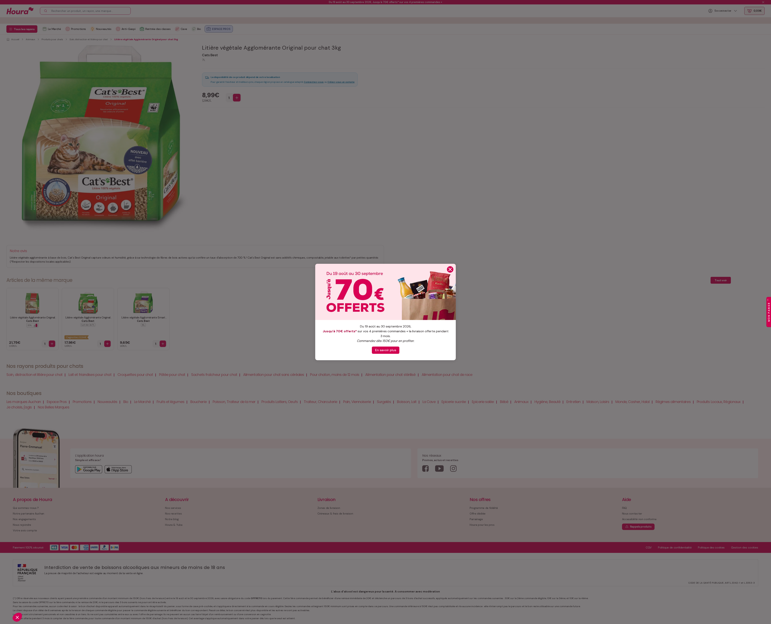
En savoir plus (385, 350)
